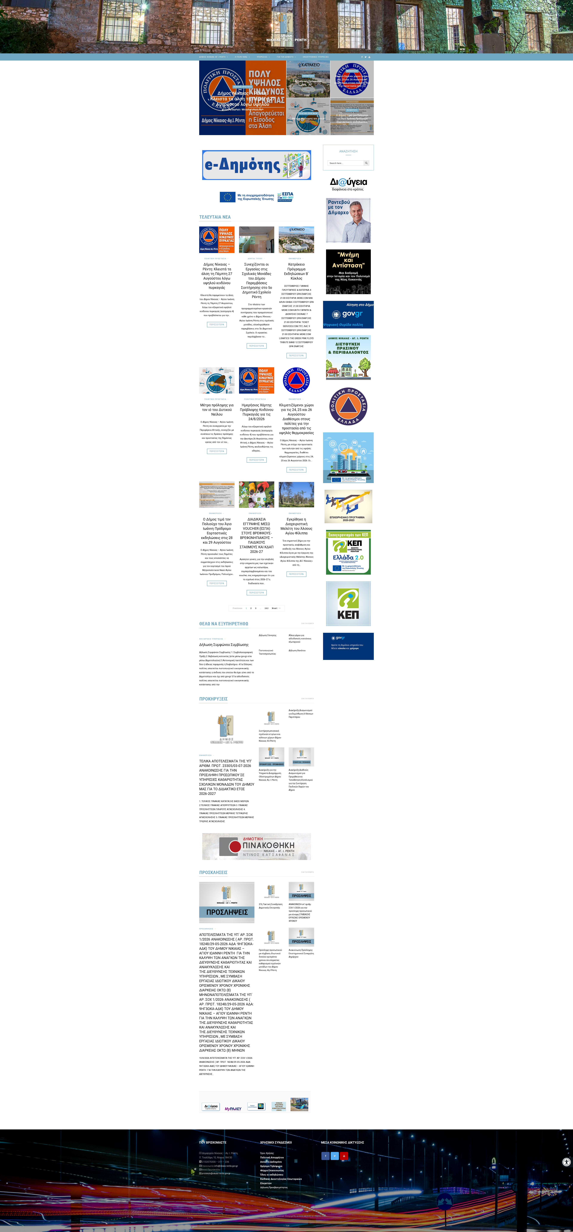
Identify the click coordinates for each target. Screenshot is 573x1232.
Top (287, 1225)
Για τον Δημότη (285, 57)
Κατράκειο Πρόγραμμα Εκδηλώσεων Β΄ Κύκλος (308, 83)
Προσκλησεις (213, 872)
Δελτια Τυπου (255, 259)
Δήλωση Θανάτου (297, 650)
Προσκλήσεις (206, 929)
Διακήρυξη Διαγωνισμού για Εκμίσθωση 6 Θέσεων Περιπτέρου (301, 713)
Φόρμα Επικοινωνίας (272, 1170)
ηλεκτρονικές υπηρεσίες (316, 57)
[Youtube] (344, 1156)
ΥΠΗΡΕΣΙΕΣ (262, 57)
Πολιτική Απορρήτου (272, 1157)
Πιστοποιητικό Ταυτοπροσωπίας (267, 652)
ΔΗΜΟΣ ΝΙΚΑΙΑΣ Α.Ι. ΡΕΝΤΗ (308, 1216)
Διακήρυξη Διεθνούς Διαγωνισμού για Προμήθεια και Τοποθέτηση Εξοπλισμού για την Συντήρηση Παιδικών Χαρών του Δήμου (301, 780)
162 (266, 608)
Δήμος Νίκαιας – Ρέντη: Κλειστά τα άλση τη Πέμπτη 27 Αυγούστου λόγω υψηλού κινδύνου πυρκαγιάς (242, 102)
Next (274, 608)
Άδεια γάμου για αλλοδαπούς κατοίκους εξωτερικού (300, 638)
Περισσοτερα (217, 324)
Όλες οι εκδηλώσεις (271, 1174)
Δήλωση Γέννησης (268, 635)
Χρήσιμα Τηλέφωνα (271, 1166)
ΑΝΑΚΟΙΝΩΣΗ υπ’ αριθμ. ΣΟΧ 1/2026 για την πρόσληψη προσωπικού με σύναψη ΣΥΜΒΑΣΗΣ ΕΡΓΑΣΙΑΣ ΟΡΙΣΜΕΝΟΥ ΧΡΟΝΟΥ (300, 912)
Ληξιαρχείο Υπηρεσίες (211, 639)
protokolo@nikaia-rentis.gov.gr (216, 1173)
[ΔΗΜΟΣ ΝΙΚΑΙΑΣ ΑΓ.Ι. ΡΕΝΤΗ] (286, 26)
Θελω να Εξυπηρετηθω (223, 624)
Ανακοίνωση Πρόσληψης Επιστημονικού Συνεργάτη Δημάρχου (301, 953)
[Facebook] (325, 1156)
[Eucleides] (567, 1162)
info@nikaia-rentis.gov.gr (226, 1166)
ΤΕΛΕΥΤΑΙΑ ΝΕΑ (215, 217)
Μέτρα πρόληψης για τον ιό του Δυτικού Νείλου (308, 120)
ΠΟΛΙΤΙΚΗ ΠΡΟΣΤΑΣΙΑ (255, 399)
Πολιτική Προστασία (243, 87)
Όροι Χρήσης (267, 1153)
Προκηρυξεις (213, 699)
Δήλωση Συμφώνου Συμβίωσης (224, 645)
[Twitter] (335, 1156)
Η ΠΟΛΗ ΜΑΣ (241, 57)
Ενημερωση (308, 76)
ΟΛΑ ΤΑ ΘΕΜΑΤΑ (307, 623)
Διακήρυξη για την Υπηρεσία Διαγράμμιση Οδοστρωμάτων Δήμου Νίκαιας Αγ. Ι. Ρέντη (270, 775)
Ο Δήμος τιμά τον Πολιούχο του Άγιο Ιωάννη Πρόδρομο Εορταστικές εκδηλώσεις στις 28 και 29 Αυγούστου (352, 120)
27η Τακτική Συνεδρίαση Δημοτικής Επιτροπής (270, 906)
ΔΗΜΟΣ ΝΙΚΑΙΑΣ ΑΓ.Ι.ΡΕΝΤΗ (212, 57)
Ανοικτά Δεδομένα (271, 1161)
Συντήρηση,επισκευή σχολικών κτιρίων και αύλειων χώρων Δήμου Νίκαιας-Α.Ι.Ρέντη (270, 736)
